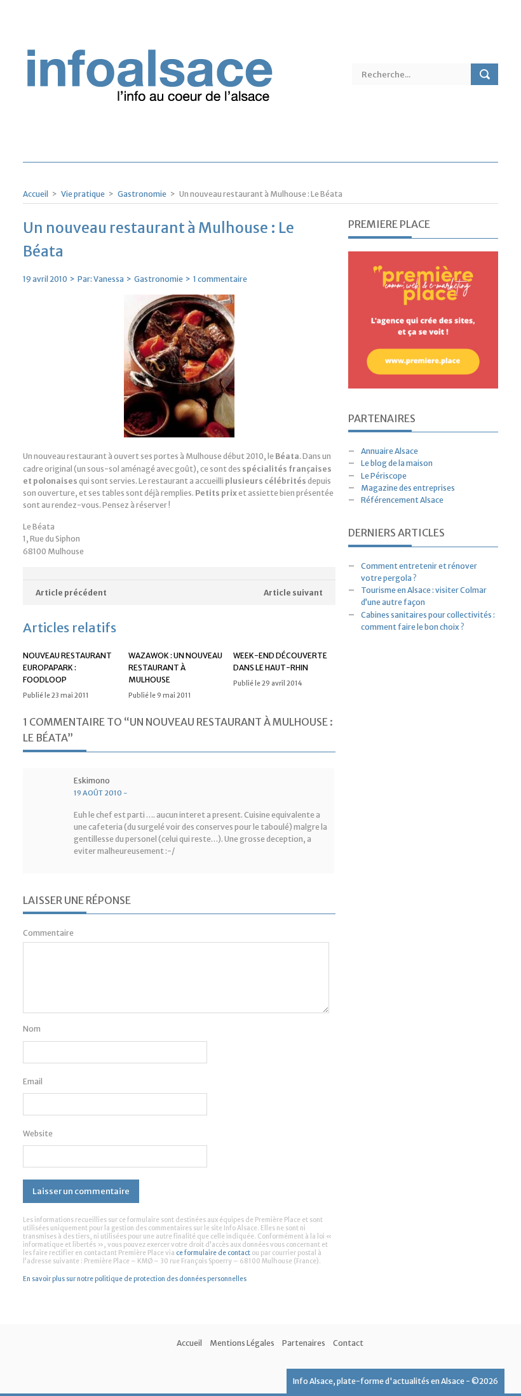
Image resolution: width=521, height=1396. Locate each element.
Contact (348, 1343)
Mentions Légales (242, 1343)
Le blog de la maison (397, 463)
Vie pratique (83, 194)
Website (38, 1133)
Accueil (35, 194)
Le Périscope (384, 476)
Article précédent (71, 592)
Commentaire (48, 933)
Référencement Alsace (402, 500)
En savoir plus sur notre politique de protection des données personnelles (135, 1279)
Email (33, 1081)
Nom (32, 1029)
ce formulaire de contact (213, 1253)
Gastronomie (142, 194)
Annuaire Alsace (389, 451)
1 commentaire (220, 279)
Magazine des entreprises (408, 488)
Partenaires (303, 1343)
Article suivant (293, 592)
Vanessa (108, 279)
